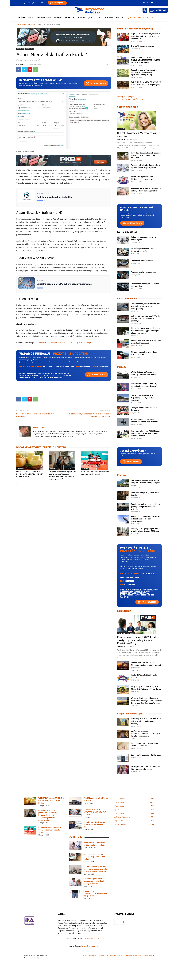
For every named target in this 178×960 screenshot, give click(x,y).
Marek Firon (24, 64)
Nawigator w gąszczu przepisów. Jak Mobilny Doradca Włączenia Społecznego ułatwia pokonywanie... (47, 815)
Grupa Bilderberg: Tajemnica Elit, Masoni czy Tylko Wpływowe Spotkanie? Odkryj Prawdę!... (144, 72)
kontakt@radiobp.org (89, 946)
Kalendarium (124, 610)
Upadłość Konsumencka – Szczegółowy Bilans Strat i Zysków (94, 856)
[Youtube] (152, 2)
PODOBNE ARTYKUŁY (28, 447)
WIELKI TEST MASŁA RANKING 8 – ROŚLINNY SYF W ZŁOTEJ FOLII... (51, 800)
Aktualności (43, 17)
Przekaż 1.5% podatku (142, 17)
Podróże (122, 475)
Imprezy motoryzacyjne (125, 96)
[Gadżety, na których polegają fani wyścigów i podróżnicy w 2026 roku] (123, 531)
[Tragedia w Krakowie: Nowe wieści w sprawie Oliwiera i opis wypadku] (123, 168)
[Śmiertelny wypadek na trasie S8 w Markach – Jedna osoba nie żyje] (123, 180)
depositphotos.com (92, 938)
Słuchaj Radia (59, 3)
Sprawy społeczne (127, 106)
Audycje (69, 17)
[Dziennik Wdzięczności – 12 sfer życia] (123, 758)
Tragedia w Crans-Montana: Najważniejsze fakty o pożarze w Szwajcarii (144, 397)
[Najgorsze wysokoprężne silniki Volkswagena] (123, 240)
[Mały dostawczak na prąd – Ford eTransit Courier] (123, 355)
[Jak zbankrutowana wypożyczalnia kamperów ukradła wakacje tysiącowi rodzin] (123, 483)
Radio (57, 17)
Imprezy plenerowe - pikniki (126, 633)
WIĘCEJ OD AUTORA (55, 447)
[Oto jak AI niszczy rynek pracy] (123, 49)
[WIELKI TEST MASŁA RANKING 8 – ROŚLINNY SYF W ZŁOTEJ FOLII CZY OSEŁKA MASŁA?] (31, 460)
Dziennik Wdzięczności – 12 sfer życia (146, 755)
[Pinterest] (29, 69)
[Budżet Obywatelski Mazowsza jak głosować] (139, 120)
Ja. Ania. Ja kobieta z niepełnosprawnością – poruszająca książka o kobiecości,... (145, 733)
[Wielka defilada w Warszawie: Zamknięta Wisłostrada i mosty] (123, 375)
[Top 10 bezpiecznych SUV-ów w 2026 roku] (75, 801)
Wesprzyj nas (99, 374)
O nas (119, 17)
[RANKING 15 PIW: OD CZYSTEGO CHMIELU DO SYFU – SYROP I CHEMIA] (75, 813)
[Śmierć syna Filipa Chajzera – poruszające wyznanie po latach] (75, 825)
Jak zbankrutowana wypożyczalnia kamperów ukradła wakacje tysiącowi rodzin (145, 482)
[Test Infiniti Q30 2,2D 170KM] (123, 263)
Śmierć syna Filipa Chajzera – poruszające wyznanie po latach (94, 824)
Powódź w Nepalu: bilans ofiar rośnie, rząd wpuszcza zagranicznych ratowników (146, 155)
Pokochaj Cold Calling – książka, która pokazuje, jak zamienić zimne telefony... (146, 721)
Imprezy (121, 366)
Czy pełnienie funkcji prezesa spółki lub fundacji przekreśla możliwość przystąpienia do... (95, 869)
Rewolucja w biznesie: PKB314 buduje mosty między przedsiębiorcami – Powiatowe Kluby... (145, 433)
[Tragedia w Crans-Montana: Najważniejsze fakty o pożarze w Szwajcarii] (123, 398)
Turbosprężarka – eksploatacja (143, 272)
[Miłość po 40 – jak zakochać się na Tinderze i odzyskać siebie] (123, 746)
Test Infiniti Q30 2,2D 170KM (142, 260)
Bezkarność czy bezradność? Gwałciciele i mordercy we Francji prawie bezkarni (90, 415)
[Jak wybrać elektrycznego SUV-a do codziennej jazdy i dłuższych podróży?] (123, 319)
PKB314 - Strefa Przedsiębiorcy (135, 28)
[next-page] (21, 483)
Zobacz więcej (56, 958)
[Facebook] (148, 2)
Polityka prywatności (90, 955)
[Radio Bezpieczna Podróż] (90, 10)
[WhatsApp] (35, 69)
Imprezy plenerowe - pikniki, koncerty (131, 99)
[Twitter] (24, 69)
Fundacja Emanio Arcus (114, 955)
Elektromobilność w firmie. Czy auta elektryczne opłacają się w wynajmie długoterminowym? (145, 330)
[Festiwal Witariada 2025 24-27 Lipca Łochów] (123, 678)
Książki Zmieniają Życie (130, 713)
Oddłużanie (133, 461)
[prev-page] (17, 483)
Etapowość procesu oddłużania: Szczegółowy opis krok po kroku (95, 893)
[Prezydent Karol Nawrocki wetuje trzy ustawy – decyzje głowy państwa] (123, 191)
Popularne (85, 468)
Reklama (109, 17)
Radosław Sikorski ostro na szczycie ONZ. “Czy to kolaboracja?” (36, 415)
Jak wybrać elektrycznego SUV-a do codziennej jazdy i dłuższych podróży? (145, 318)
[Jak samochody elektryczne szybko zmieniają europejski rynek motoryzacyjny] (123, 307)
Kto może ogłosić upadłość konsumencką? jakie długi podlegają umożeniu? (94, 881)
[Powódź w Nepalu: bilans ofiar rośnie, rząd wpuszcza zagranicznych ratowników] (123, 156)
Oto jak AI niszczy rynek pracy (143, 46)
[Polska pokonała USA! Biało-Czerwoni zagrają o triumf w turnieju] (96, 460)
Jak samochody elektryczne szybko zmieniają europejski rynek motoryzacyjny (145, 306)
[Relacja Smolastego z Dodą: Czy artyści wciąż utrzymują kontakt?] (123, 387)
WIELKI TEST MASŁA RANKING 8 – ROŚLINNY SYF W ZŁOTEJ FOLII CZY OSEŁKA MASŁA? (29, 474)
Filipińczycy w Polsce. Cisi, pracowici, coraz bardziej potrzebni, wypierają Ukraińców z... (145, 36)
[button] (144, 3)
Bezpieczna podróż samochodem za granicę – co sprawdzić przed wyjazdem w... (145, 506)
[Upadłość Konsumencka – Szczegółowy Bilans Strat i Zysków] (75, 857)
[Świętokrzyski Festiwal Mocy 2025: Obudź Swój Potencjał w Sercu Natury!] (123, 689)
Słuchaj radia (98, 83)
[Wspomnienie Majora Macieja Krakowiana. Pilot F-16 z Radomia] (123, 422)
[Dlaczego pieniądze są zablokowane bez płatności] (123, 495)
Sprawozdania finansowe (133, 955)
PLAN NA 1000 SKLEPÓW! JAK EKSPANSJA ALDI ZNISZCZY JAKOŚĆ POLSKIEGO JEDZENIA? (145, 60)
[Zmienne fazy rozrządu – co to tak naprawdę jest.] (123, 287)
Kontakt (101, 955)
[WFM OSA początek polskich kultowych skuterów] (123, 252)
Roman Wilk (121, 139)
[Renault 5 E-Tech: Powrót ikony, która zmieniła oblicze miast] (123, 343)
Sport (98, 17)
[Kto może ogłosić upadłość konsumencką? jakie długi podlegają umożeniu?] (75, 882)
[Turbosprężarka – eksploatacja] (123, 275)
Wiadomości (29, 48)
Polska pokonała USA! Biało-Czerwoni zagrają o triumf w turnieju (49, 829)
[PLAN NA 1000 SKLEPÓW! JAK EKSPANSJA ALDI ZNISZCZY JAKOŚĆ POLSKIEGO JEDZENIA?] (123, 61)
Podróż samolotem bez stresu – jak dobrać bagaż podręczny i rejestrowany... (145, 518)
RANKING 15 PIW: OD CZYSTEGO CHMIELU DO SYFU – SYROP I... (95, 812)
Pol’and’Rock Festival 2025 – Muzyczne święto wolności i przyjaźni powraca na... (146, 665)
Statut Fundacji (149, 955)
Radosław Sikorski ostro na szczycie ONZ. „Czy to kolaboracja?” (65, 342)
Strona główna (25, 17)
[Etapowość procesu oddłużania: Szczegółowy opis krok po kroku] (75, 894)
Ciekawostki (20, 468)
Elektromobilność (127, 298)
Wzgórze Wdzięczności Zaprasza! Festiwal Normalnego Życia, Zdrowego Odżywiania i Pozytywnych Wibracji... (146, 700)
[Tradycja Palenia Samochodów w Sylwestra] (123, 410)
